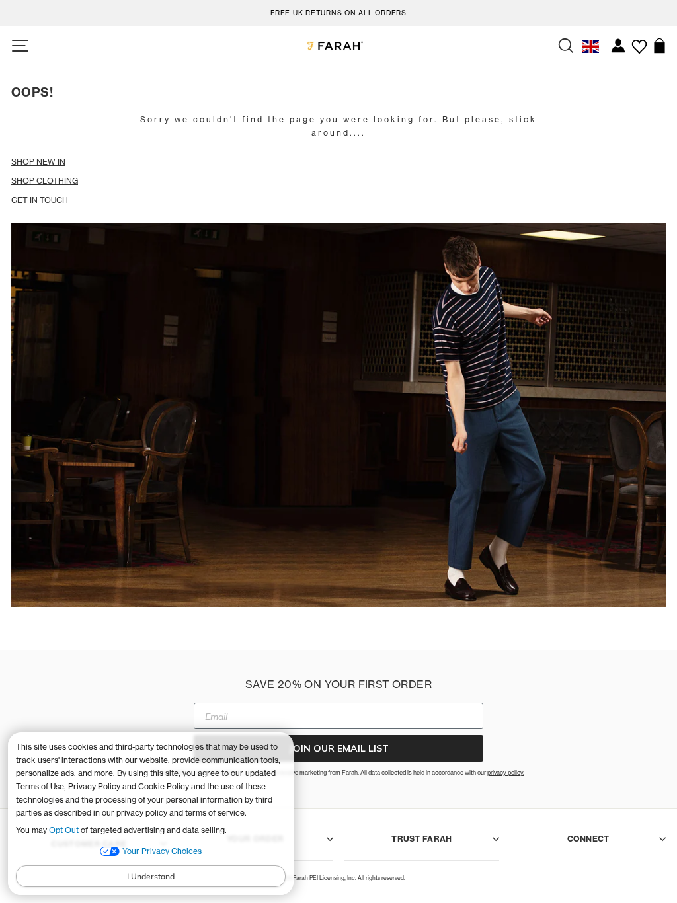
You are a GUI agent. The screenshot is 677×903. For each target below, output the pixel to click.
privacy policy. (505, 772)
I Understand (151, 876)
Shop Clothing (44, 181)
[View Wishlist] (639, 41)
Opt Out (64, 830)
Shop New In (38, 162)
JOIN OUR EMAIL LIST (339, 748)
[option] (338, 11)
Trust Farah (421, 839)
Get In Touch (39, 200)
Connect (588, 839)
